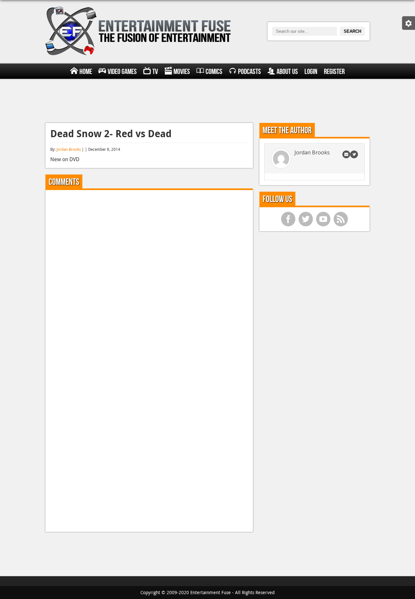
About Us (287, 71)
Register (334, 71)
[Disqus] (149, 276)
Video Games (122, 71)
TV (155, 71)
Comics (214, 71)
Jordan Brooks (68, 149)
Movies (181, 71)
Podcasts (249, 71)
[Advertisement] (207, 99)
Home (85, 71)
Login (310, 71)
